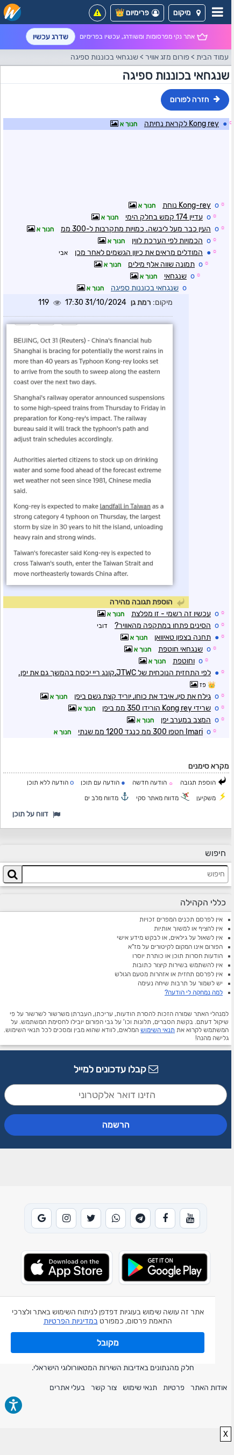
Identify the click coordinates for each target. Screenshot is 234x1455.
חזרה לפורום (189, 99)
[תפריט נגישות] (13, 1405)
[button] (186, 12)
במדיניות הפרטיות (71, 1321)
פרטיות (174, 1387)
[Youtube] (190, 1218)
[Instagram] (66, 1218)
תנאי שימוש (140, 1387)
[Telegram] (140, 1218)
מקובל (108, 1342)
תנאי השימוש (157, 1030)
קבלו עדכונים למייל (111, 1069)
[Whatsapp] (115, 1218)
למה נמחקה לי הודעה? (194, 992)
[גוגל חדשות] (41, 1218)
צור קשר (104, 1387)
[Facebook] (165, 1218)
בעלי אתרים (67, 1387)
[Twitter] (91, 1218)
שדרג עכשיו (50, 36)
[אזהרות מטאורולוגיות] (97, 12)
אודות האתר (208, 1387)
